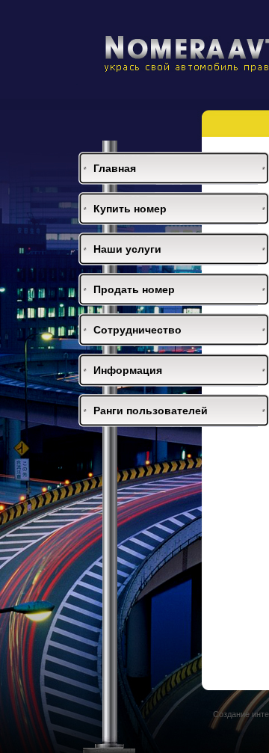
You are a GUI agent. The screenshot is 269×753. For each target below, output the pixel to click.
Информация (127, 370)
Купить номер (130, 209)
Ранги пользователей (150, 411)
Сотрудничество (137, 330)
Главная (114, 168)
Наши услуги (127, 249)
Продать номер (134, 289)
